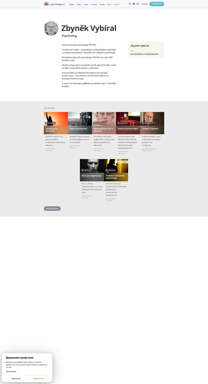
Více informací (11, 371)
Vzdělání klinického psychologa (115, 176)
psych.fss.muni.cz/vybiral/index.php (144, 54)
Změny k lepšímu (150, 128)
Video (86, 4)
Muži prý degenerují (91, 175)
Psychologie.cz (54, 3)
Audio (79, 4)
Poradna (94, 4)
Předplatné (156, 4)
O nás (116, 4)
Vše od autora (52, 208)
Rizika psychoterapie (128, 128)
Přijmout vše (38, 378)
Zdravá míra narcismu (51, 129)
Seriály (102, 4)
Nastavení (16, 378)
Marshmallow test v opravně (103, 129)
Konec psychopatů (78, 128)
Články (71, 4)
